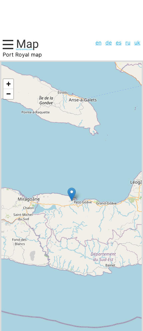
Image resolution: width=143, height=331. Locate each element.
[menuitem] (98, 43)
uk (137, 42)
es (118, 42)
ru (127, 42)
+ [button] (8, 84)
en (98, 42)
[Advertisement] (71, 18)
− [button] (8, 94)
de (108, 42)
